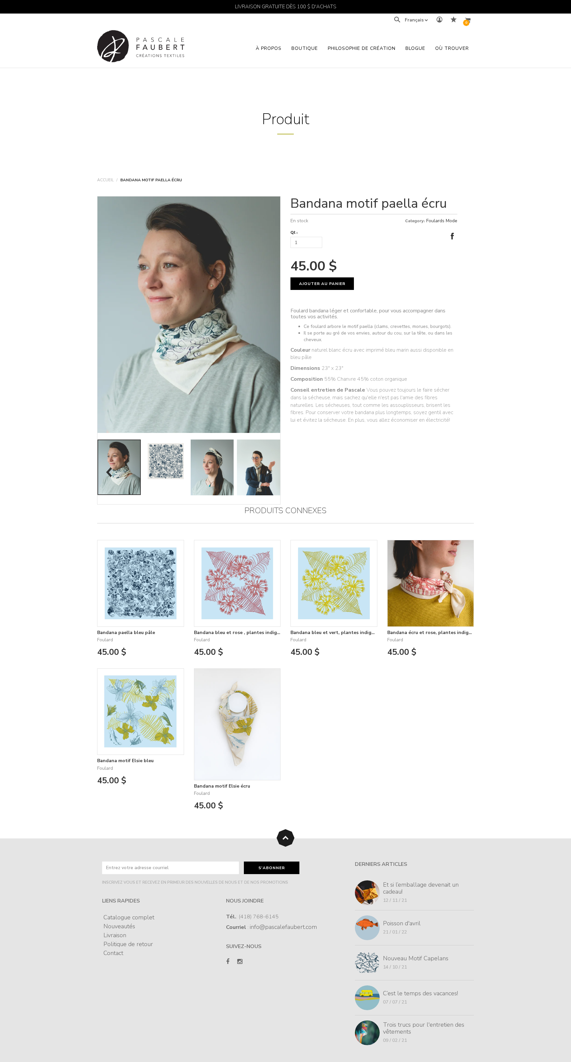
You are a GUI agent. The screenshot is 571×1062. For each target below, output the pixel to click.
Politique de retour (128, 944)
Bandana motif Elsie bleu (125, 761)
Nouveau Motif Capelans (415, 958)
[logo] (140, 48)
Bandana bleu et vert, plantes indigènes (336, 632)
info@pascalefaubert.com (283, 927)
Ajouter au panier (322, 283)
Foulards (435, 221)
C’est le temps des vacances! (420, 993)
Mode (451, 221)
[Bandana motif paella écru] (119, 467)
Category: (415, 220)
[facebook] (227, 962)
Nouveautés (119, 926)
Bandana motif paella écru (368, 203)
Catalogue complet (128, 917)
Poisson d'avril (402, 923)
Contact (113, 953)
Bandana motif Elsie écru (222, 786)
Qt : (294, 232)
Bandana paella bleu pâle (126, 632)
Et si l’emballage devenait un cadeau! (421, 888)
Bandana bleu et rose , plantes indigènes (240, 632)
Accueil (105, 180)
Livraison (114, 935)
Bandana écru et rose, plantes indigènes (433, 632)
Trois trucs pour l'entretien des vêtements (423, 1028)
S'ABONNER (271, 867)
